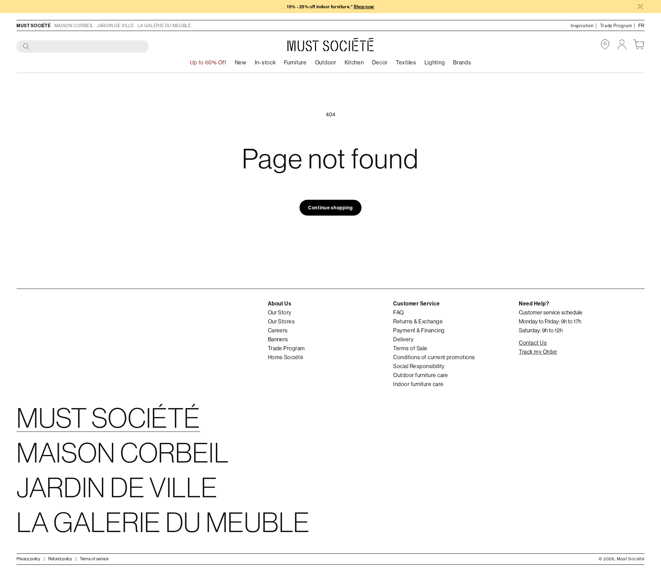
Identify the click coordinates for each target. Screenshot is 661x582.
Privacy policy (28, 558)
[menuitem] (265, 62)
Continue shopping (330, 208)
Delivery (403, 339)
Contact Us (533, 342)
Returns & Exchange (418, 321)
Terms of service (94, 558)
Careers (278, 330)
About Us (280, 303)
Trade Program (286, 348)
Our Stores (281, 321)
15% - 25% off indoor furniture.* (330, 6)
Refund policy (60, 558)
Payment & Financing (418, 330)
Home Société (286, 357)
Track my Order (538, 351)
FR (641, 25)
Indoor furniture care (418, 384)
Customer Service (416, 303)
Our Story (280, 312)
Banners (278, 339)
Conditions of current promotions (434, 357)
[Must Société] (330, 44)
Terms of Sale (410, 348)
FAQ (398, 312)
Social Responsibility (418, 366)
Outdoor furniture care (420, 375)
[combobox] (83, 47)
